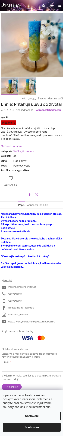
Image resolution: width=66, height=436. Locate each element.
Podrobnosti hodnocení (48, 110)
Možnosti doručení (11, 146)
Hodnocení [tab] (32, 205)
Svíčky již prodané (23, 151)
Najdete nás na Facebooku (21, 308)
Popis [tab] (21, 205)
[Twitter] (36, 195)
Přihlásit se (11, 386)
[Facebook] (29, 195)
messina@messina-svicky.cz (22, 287)
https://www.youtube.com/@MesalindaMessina (31, 322)
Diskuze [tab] (43, 205)
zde (48, 407)
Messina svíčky (56, 98)
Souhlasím (32, 427)
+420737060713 (15, 294)
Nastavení (32, 416)
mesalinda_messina (18, 314)
